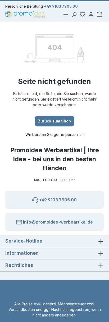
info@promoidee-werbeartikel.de (57, 222)
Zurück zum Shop (54, 121)
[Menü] (65, 14)
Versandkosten (21, 309)
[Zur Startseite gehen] (27, 14)
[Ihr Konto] (91, 14)
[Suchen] (74, 14)
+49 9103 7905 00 (61, 6)
